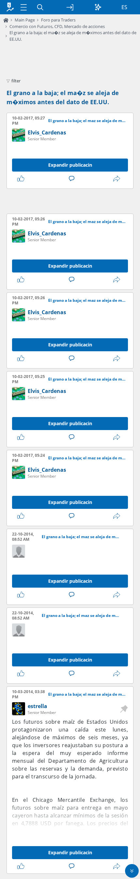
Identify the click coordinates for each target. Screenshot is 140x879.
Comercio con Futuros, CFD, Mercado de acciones (57, 26)
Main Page (25, 20)
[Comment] (73, 179)
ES (124, 7)
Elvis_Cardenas (47, 132)
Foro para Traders (58, 20)
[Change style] (98, 7)
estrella (37, 706)
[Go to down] (132, 871)
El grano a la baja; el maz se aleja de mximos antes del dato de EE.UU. (86, 120)
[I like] (22, 178)
